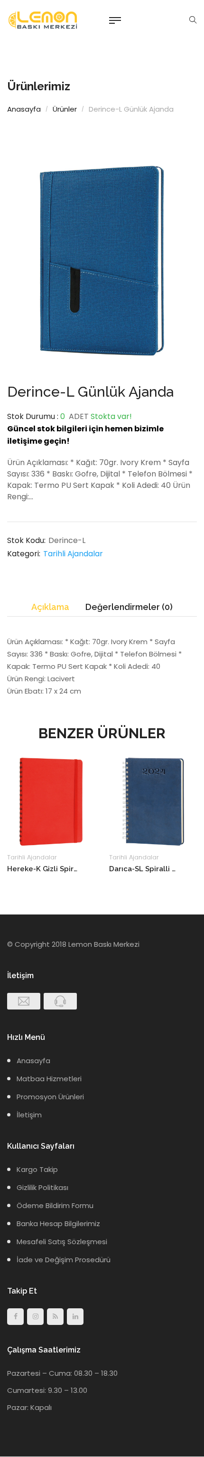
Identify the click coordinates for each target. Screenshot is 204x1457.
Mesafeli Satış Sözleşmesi (62, 1242)
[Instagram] (35, 1316)
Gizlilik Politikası (42, 1187)
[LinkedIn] (75, 1316)
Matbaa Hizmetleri (49, 1079)
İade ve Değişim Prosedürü (64, 1260)
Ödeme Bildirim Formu (55, 1205)
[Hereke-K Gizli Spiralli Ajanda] (51, 802)
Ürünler (65, 109)
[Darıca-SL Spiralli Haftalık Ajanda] (153, 802)
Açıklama (50, 607)
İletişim (29, 1115)
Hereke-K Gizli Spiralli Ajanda (42, 869)
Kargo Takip (37, 1169)
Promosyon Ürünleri (50, 1097)
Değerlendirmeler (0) (129, 607)
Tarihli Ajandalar (73, 553)
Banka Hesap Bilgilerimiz (58, 1223)
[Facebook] (15, 1316)
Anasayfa (24, 109)
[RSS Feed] (55, 1316)
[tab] (50, 607)
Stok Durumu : (32, 416)
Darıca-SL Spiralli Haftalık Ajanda (144, 869)
